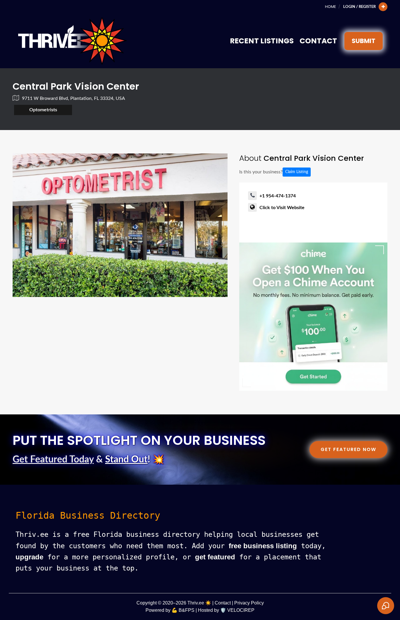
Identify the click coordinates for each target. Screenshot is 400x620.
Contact (318, 41)
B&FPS (186, 610)
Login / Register (359, 6)
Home (330, 6)
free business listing (263, 546)
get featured (215, 557)
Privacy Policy (249, 602)
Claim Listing (296, 172)
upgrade (29, 557)
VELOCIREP (240, 610)
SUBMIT (363, 41)
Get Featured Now (348, 449)
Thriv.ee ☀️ (199, 602)
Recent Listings (262, 41)
